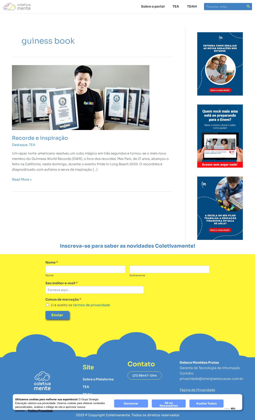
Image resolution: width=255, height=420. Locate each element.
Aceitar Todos (206, 403)
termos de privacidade (91, 305)
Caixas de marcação (63, 300)
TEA (176, 6)
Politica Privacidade (40, 410)
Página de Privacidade (197, 390)
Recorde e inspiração (40, 138)
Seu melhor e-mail (61, 283)
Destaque (19, 145)
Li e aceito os (80, 305)
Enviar (57, 315)
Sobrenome (137, 275)
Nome (51, 263)
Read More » (21, 179)
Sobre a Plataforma (98, 379)
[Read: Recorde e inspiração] (80, 97)
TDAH (192, 6)
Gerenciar (131, 403)
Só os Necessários (169, 404)
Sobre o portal (153, 6)
